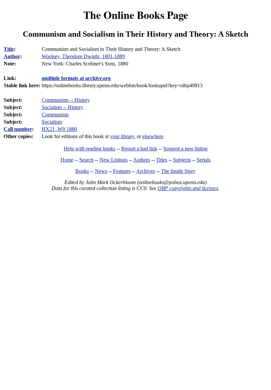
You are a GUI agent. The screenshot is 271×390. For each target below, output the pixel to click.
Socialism (52, 122)
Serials (204, 160)
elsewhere (152, 136)
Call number (18, 129)
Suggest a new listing (185, 148)
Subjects (182, 160)
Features (122, 171)
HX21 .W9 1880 (59, 129)
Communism (55, 114)
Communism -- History (66, 100)
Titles (161, 160)
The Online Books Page (135, 14)
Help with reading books (89, 148)
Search (86, 160)
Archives (145, 171)
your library (122, 136)
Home (66, 160)
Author (12, 56)
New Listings (113, 160)
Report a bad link (139, 148)
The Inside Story (178, 171)
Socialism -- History (62, 107)
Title (9, 49)
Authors (141, 160)
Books (82, 171)
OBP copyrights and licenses (188, 188)
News (101, 171)
